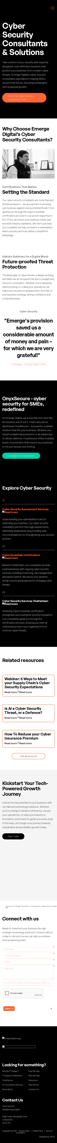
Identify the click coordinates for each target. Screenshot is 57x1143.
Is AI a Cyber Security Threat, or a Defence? (23, 710)
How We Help (34, 1071)
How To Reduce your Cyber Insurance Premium (28, 736)
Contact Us (33, 1089)
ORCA (52, 1137)
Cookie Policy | (39, 1131)
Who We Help (34, 1075)
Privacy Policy (24, 1131)
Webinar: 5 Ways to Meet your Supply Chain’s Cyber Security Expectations (27, 682)
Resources (33, 1080)
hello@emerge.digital (11, 1109)
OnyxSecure (7, 1080)
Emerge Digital (13, 8)
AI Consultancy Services (12, 1085)
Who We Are (33, 1085)
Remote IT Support (10, 1071)
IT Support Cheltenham (12, 1075)
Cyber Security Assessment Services (25, 509)
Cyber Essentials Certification (21, 555)
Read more (11, 692)
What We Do (7, 1089)
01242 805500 (8, 1106)
